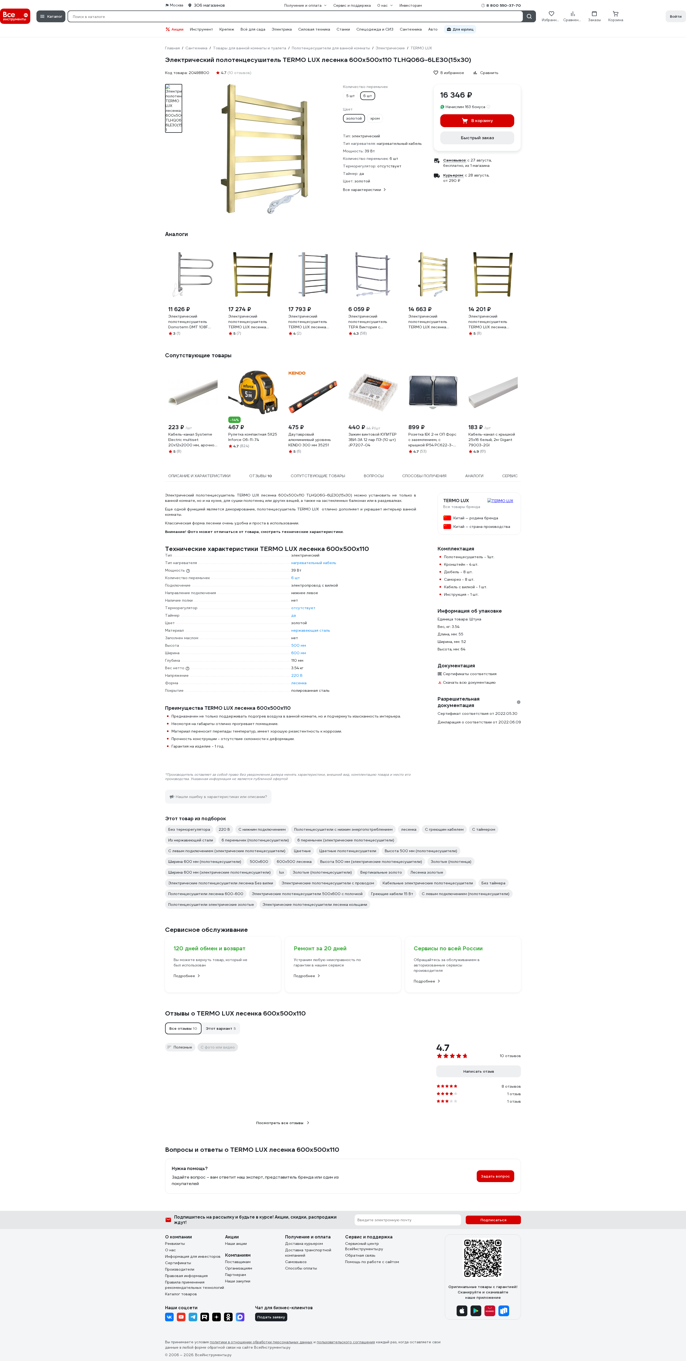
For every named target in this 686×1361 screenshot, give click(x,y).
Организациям (238, 1268)
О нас (170, 1250)
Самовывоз (296, 1261)
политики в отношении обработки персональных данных (261, 1342)
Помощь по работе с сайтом (372, 1261)
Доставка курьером (304, 1243)
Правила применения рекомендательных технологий (194, 1285)
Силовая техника (314, 29)
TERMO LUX (456, 500)
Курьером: (453, 175)
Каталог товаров (181, 1294)
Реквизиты (175, 1243)
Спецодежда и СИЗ (374, 29)
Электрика (282, 29)
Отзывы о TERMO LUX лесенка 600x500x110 (235, 1013)
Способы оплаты (301, 1268)
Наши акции (236, 1243)
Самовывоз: (454, 160)
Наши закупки (237, 1281)
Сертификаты (178, 1262)
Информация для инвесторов (193, 1256)
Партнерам (235, 1274)
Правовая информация (186, 1275)
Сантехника (411, 29)
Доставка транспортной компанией (308, 1253)
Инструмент (201, 29)
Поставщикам (238, 1261)
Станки (343, 29)
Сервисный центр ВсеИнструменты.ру (364, 1246)
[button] (183, 1028)
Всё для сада (253, 29)
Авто (433, 29)
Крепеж (226, 29)
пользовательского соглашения (346, 1342)
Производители (179, 1269)
